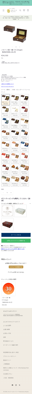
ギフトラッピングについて (7, 86)
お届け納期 (6, 329)
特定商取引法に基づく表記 (11, 352)
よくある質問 (7, 325)
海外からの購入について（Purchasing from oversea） (16, 369)
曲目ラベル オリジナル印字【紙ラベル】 (13, 249)
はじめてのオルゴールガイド (11, 321)
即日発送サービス (8, 341)
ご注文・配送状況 (8, 378)
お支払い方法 (7, 333)
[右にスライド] (19, 47)
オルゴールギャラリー (13, 391)
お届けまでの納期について (7, 83)
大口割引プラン (7, 374)
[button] (3, 10)
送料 (4, 337)
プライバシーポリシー (9, 356)
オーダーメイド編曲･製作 (10, 345)
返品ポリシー (7, 360)
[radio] (5, 99)
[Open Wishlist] (24, 10)
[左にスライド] (12, 47)
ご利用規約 (6, 364)
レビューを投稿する (16, 267)
